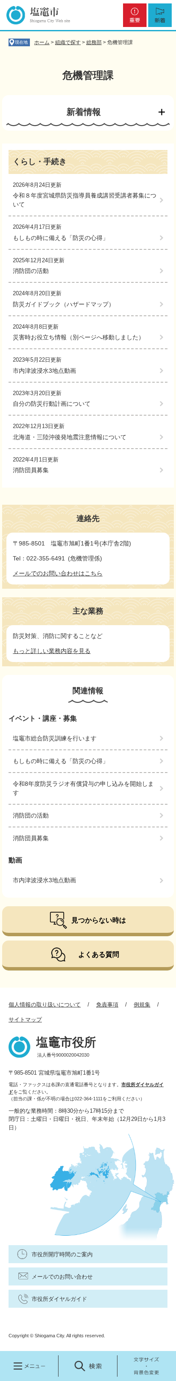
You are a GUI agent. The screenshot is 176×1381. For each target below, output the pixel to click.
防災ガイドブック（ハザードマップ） (63, 304)
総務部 (94, 42)
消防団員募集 (31, 470)
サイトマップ (25, 1019)
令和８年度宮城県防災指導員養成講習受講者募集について (84, 200)
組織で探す (68, 42)
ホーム (42, 42)
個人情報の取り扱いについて (45, 1004)
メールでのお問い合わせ (62, 1276)
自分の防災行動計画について (52, 403)
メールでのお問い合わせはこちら (58, 573)
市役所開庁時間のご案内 (62, 1254)
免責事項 (107, 1004)
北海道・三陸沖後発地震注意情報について (69, 437)
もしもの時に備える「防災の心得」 (61, 237)
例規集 (142, 1004)
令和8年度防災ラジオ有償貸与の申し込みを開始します (83, 788)
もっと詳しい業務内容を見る (52, 650)
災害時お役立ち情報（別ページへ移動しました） (78, 337)
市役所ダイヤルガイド (59, 1299)
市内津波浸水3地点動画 (44, 370)
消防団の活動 (31, 270)
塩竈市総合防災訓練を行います (55, 738)
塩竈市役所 (66, 1042)
